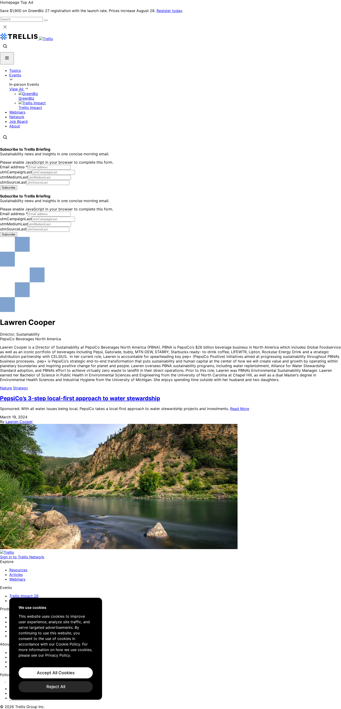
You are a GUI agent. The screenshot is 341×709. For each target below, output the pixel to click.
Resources (18, 570)
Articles (16, 574)
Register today (169, 10)
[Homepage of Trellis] (7, 552)
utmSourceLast (13, 182)
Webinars (17, 112)
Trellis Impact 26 (24, 596)
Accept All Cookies (56, 672)
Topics (15, 70)
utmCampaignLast (16, 172)
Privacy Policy (57, 655)
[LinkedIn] (3, 680)
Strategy (20, 388)
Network (16, 116)
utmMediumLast (14, 177)
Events (15, 75)
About (14, 126)
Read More (239, 408)
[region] (55, 649)
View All (17, 89)
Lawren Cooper (19, 421)
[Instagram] (9, 680)
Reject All (55, 686)
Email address (14, 167)
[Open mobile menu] (7, 58)
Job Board (18, 121)
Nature (6, 388)
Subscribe (8, 187)
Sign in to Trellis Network (22, 557)
